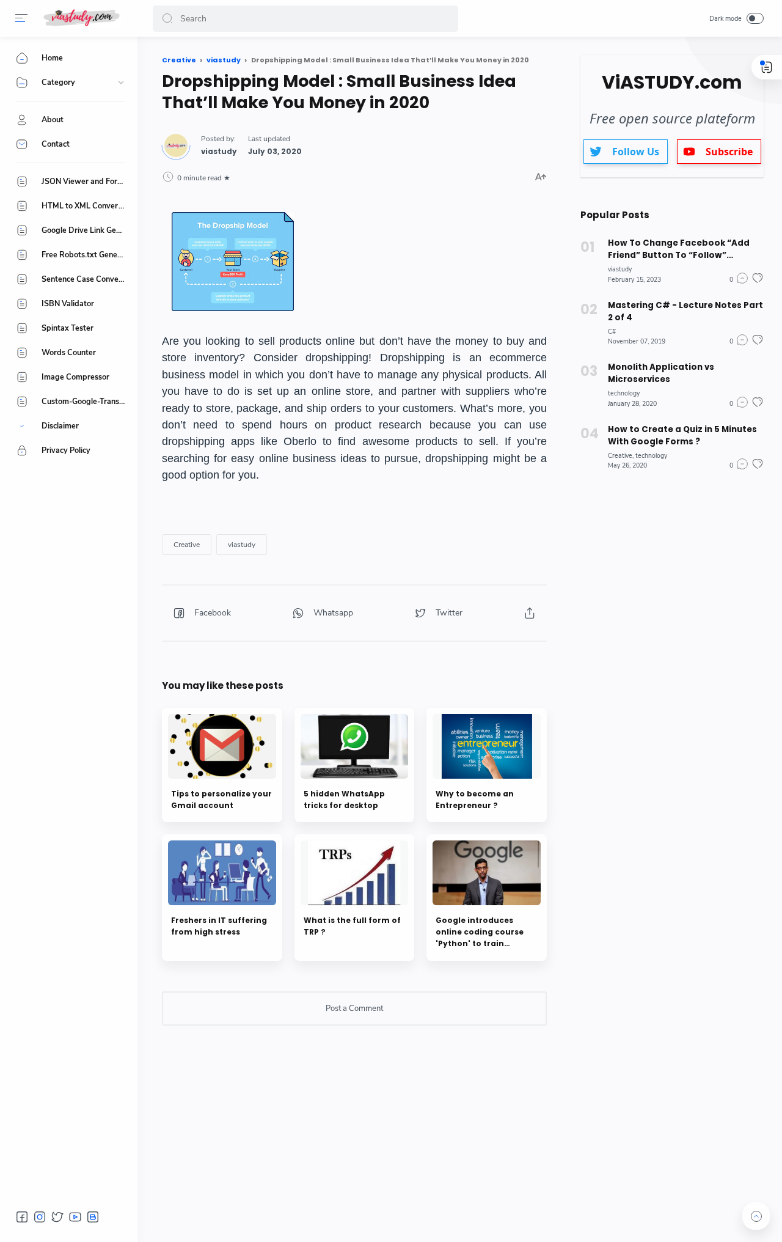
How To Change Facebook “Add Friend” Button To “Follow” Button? (679, 249)
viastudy (241, 544)
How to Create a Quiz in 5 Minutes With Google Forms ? (682, 435)
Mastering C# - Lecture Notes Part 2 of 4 (685, 311)
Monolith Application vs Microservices (661, 373)
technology (624, 393)
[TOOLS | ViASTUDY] (81, 18)
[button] (21, 18)
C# (612, 331)
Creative (187, 544)
